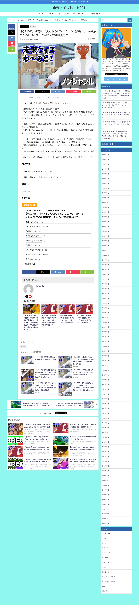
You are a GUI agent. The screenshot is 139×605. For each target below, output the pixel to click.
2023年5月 (105, 341)
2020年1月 (105, 504)
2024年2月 (105, 298)
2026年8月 (105, 154)
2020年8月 (105, 490)
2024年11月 (105, 255)
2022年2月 (105, 413)
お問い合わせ (95, 13)
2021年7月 (105, 447)
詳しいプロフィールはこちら (116, 79)
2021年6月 (105, 451)
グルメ (104, 538)
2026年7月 (105, 159)
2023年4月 (105, 346)
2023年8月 (105, 327)
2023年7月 (105, 332)
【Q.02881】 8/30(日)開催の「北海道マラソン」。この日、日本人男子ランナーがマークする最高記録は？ (116, 105)
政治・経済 (105, 557)
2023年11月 (105, 312)
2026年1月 (105, 188)
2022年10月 (106, 375)
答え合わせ (105, 572)
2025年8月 (105, 212)
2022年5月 (105, 399)
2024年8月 (105, 269)
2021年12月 (106, 423)
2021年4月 (105, 461)
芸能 (103, 586)
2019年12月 (106, 509)
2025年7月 (105, 217)
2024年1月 (105, 303)
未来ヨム (94, 38)
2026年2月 (105, 183)
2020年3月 (105, 494)
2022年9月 (105, 380)
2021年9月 (105, 437)
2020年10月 (106, 480)
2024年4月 (105, 289)
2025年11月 (105, 197)
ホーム (41, 13)
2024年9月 (105, 265)
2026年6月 (105, 164)
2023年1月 (105, 360)
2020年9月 (105, 485)
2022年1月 (105, 418)
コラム (104, 543)
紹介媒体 (67, 13)
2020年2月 (105, 499)
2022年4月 (105, 403)
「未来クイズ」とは (53, 13)
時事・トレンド (107, 562)
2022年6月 (105, 394)
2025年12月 (106, 193)
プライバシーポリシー (80, 13)
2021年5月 (105, 456)
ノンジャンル (24, 26)
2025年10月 (106, 202)
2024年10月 (106, 260)
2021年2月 (105, 470)
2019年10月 (106, 518)
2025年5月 (105, 226)
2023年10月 (106, 317)
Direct (34, 26)
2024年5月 (105, 284)
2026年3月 (105, 178)
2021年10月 (106, 432)
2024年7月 (105, 274)
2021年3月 (105, 466)
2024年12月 (106, 250)
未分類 (104, 567)
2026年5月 (105, 169)
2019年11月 (105, 514)
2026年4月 (105, 174)
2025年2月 (105, 241)
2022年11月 (105, 370)
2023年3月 (105, 351)
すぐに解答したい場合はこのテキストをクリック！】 (44, 97)
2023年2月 (105, 356)
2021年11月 (105, 427)
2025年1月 (105, 245)
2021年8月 (105, 442)
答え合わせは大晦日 (108, 576)
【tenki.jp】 (26, 191)
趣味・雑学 (105, 591)
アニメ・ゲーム (107, 533)
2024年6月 (105, 279)
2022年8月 (105, 384)
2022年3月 (105, 408)
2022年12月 (106, 365)
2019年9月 (105, 523)
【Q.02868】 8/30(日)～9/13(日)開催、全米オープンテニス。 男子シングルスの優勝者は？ (116, 124)
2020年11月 (105, 475)
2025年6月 (105, 221)
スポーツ (105, 548)
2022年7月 (105, 389)
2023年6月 (105, 336)
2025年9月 (105, 207)
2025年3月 (105, 236)
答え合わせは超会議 (108, 581)
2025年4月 (105, 231)
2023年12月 (106, 308)
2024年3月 (105, 293)
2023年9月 (105, 322)
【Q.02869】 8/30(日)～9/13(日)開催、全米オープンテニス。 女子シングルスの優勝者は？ (116, 115)
